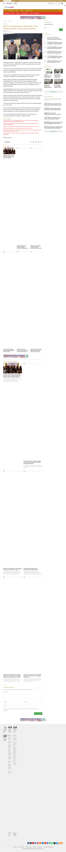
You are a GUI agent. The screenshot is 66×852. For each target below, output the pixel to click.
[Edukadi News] (8, 7)
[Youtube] (45, 843)
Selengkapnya (53, 91)
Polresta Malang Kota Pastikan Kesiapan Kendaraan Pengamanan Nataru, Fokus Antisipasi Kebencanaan (20, 124)
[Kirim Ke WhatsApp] (41, 142)
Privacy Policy (28, 847)
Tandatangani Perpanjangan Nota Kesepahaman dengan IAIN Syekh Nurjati (54, 43)
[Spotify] (50, 843)
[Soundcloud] (59, 843)
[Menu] (4, 3)
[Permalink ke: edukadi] (4, 31)
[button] (59, 3)
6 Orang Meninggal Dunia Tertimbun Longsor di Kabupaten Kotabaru (55, 57)
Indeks (15, 3)
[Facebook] (28, 843)
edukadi (7, 30)
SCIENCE (22, 10)
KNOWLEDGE (11, 10)
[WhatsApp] (52, 843)
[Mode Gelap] (62, 3)
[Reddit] (40, 843)
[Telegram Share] (39, 142)
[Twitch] (47, 843)
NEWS (17, 10)
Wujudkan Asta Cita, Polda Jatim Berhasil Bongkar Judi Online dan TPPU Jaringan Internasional (20, 133)
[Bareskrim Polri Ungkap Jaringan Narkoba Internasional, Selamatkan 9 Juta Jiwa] (36, 196)
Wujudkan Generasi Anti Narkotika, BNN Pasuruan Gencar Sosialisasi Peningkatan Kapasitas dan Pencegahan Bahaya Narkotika (20, 121)
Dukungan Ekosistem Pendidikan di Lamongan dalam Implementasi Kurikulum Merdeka (54, 52)
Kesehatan (37, 13)
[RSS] (62, 843)
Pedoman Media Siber (48, 847)
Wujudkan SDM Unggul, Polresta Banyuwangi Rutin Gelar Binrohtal (17, 128)
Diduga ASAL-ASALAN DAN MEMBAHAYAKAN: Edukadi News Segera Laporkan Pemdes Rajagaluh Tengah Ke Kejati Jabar (48, 86)
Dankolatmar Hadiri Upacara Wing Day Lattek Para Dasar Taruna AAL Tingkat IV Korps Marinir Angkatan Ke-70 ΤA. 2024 (22, 130)
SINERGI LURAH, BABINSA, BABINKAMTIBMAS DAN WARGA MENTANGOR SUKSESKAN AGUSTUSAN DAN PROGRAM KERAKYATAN (53, 127)
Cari (45, 27)
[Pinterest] (33, 843)
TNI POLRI (5, 24)
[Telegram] (57, 843)
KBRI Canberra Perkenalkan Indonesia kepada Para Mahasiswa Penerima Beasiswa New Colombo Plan (54, 38)
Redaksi (34, 847)
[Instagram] (38, 843)
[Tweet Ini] (34, 142)
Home (5, 10)
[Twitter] (31, 843)
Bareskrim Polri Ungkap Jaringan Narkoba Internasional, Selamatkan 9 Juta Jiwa (20, 126)
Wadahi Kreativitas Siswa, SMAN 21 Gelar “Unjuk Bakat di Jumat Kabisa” (54, 61)
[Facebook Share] (31, 142)
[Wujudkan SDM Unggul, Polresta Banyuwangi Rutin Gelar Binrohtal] (9, 299)
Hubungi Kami (9, 3)
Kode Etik (15, 847)
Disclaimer (40, 847)
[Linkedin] (43, 843)
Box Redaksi (21, 847)
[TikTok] (54, 843)
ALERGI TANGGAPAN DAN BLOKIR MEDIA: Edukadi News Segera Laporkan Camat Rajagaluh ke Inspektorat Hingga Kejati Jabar (48, 76)
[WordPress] (35, 843)
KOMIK (31, 13)
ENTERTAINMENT (29, 10)
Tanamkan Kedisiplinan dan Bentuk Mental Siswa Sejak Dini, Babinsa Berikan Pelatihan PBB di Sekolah (54, 48)
